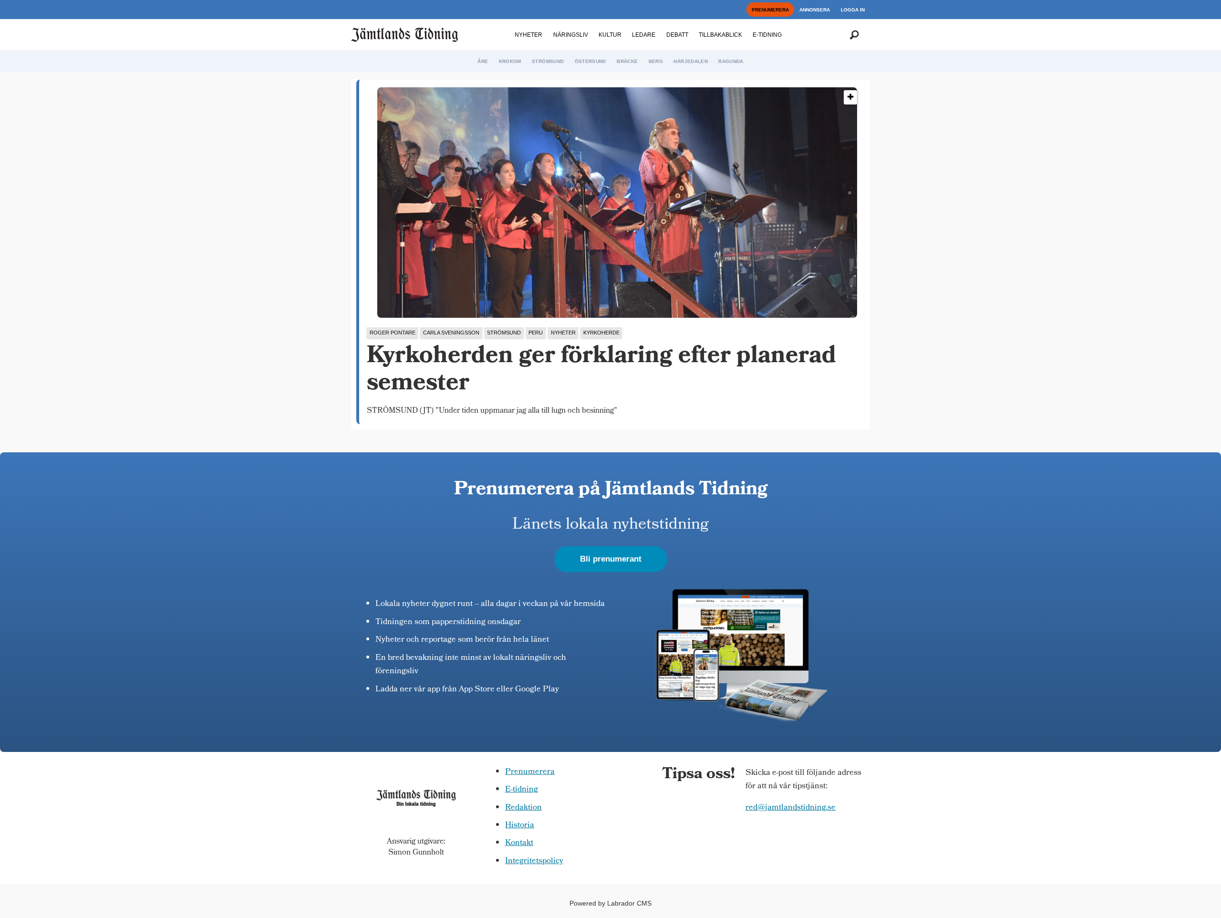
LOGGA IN (853, 9)
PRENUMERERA (770, 9)
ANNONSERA (814, 9)
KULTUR (610, 34)
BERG (656, 61)
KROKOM (510, 61)
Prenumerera (530, 772)
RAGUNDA (730, 61)
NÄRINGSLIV (570, 34)
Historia (519, 826)
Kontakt (519, 843)
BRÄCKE (627, 61)
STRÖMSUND (548, 61)
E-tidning (521, 790)
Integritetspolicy (534, 861)
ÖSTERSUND (590, 61)
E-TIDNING (767, 34)
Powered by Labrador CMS (610, 903)
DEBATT (677, 34)
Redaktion (523, 808)
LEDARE (643, 34)
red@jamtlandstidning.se (790, 808)
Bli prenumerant (611, 558)
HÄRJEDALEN (690, 61)
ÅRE (482, 61)
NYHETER (528, 34)
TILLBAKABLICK (720, 34)
